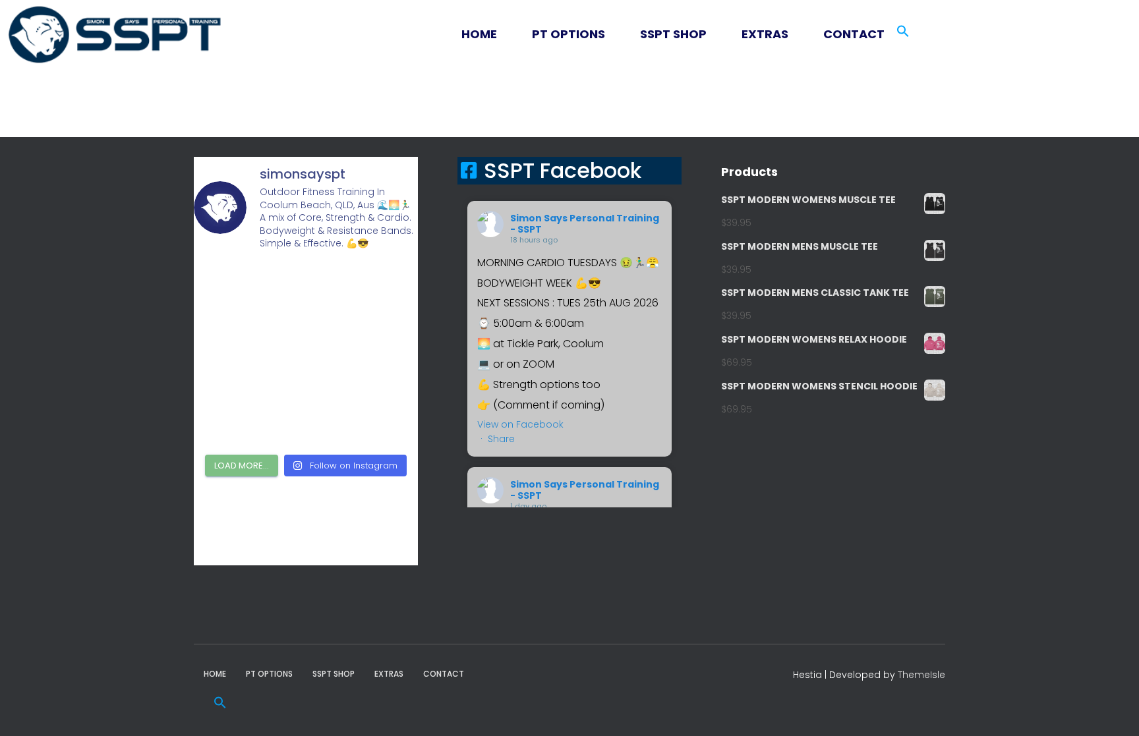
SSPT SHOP (673, 34)
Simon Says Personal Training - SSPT (584, 224)
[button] (494, 34)
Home (479, 34)
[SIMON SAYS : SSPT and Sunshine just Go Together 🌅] (306, 332)
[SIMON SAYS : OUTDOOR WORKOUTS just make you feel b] (306, 423)
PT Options (568, 34)
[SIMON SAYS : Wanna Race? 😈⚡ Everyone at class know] (229, 286)
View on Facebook (520, 424)
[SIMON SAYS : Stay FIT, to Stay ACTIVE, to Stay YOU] (229, 377)
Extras (765, 34)
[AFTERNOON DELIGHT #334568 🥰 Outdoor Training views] (306, 377)
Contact (854, 34)
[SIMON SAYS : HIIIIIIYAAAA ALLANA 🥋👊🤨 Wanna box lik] (382, 286)
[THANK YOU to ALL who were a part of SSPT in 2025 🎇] (382, 423)
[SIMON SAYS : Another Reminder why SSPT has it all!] (382, 332)
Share (501, 438)
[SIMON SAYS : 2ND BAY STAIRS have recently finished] (306, 286)
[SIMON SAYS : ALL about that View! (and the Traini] (229, 423)
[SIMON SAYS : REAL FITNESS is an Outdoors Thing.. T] (229, 332)
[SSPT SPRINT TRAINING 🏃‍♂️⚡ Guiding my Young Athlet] (382, 377)
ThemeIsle (921, 674)
